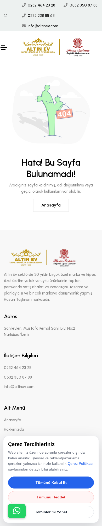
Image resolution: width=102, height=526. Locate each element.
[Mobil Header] (3, 47)
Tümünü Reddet (51, 497)
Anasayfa (51, 205)
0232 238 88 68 (41, 15)
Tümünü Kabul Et (51, 482)
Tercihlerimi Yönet (51, 512)
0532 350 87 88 (84, 5)
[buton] (17, 511)
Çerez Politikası (80, 463)
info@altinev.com (43, 26)
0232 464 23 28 (41, 5)
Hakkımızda (14, 429)
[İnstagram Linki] (5, 16)
